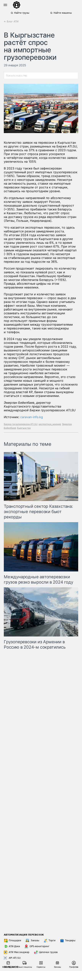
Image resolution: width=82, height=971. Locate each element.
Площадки (15, 940)
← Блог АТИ (11, 21)
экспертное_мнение (50, 424)
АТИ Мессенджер (19, 952)
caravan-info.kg (31, 417)
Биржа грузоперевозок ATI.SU (21, 424)
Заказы (35, 940)
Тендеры (70, 940)
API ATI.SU (15, 958)
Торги (52, 940)
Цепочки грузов (48, 952)
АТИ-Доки (14, 946)
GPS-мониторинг (39, 946)
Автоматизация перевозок (24, 934)
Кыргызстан (24, 427)
